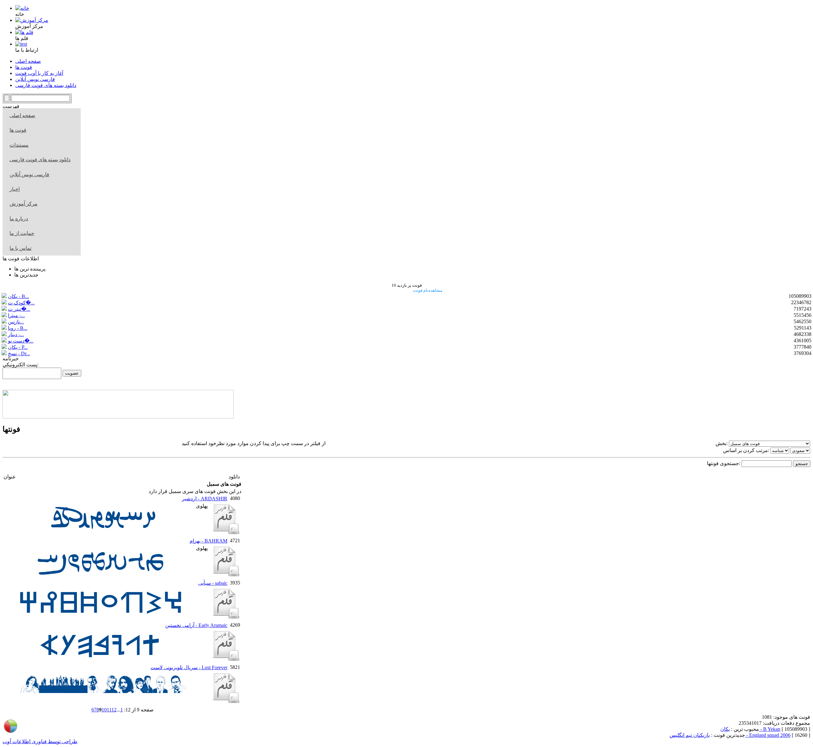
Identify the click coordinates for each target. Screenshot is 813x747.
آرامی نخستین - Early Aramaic (196, 625)
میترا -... (16, 315)
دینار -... (16, 334)
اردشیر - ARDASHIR (204, 498)
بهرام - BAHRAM (208, 541)
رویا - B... (17, 328)
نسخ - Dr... (19, 353)
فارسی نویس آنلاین (29, 174)
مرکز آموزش (23, 203)
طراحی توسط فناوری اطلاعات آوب (40, 741)
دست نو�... (20, 340)
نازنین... (16, 321)
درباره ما (19, 218)
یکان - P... (18, 347)
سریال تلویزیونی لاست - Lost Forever (189, 667)
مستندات (19, 145)
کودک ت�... (21, 302)
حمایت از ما (22, 233)
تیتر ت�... (19, 309)
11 (109, 709)
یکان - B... (18, 296)
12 (114, 709)
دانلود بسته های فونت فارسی (40, 159)
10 (104, 709)
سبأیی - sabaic (212, 583)
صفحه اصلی (22, 115)
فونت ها (18, 130)
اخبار (15, 189)
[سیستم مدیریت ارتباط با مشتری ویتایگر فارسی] (118, 416)
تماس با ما (20, 248)
